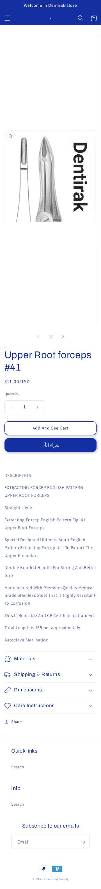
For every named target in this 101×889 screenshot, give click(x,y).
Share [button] (16, 721)
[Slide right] (63, 336)
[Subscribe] (83, 842)
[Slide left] (38, 336)
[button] (7, 18)
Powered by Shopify (56, 879)
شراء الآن (50, 445)
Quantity (11, 393)
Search (17, 766)
